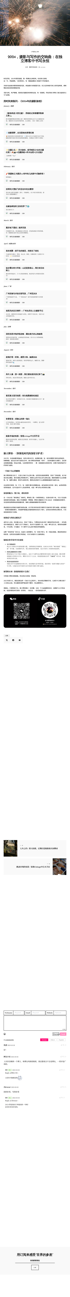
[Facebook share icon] (13, 640)
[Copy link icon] (19, 640)
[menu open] (64, 7)
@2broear (13, 1100)
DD (38, 52)
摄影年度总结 (33, 67)
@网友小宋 (14, 1073)
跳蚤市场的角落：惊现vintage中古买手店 (33, 866)
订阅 (35, 1267)
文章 (26, 67)
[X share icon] (7, 640)
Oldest (53, 1040)
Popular (61, 1040)
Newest (44, 1040)
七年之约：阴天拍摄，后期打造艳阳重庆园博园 (39, 848)
